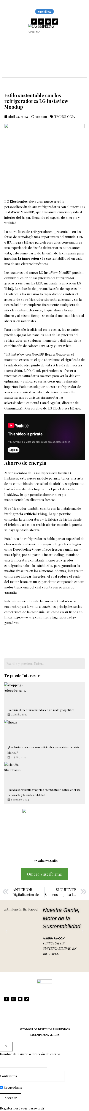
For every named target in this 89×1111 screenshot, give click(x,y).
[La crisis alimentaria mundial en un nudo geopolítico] (15, 693)
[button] (6, 931)
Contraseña (8, 1076)
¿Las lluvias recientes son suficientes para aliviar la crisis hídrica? (43, 749)
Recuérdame (12, 1087)
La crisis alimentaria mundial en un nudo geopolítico (41, 710)
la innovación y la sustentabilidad (44, 258)
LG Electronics (16, 201)
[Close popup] (6, 1046)
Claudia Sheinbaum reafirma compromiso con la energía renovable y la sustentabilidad (44, 792)
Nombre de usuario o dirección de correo (30, 1054)
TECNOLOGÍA (64, 116)
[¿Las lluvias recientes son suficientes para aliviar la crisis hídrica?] (15, 730)
